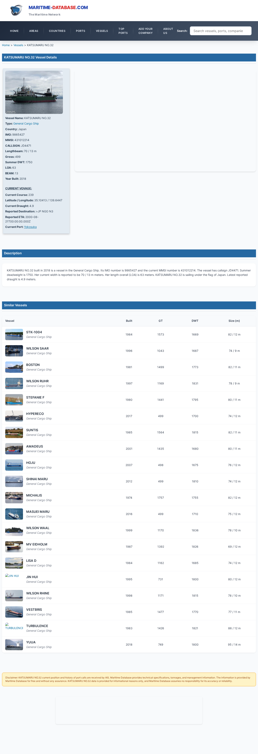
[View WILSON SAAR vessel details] (14, 350)
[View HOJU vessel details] (14, 465)
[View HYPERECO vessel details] (14, 416)
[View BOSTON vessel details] (14, 367)
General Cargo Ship (26, 123)
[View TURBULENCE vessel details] (14, 628)
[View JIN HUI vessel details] (14, 579)
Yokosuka (30, 226)
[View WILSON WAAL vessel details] (14, 530)
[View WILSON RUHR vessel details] (14, 383)
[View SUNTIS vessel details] (14, 432)
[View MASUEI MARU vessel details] (14, 514)
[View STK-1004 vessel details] (14, 334)
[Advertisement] (129, 710)
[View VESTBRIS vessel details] (14, 612)
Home (6, 45)
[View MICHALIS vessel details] (14, 497)
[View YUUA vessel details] (14, 644)
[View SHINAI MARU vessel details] (14, 481)
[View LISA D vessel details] (14, 563)
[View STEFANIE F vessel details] (14, 399)
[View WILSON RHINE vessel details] (14, 595)
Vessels (18, 45)
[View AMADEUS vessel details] (14, 448)
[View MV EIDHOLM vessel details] (14, 546)
